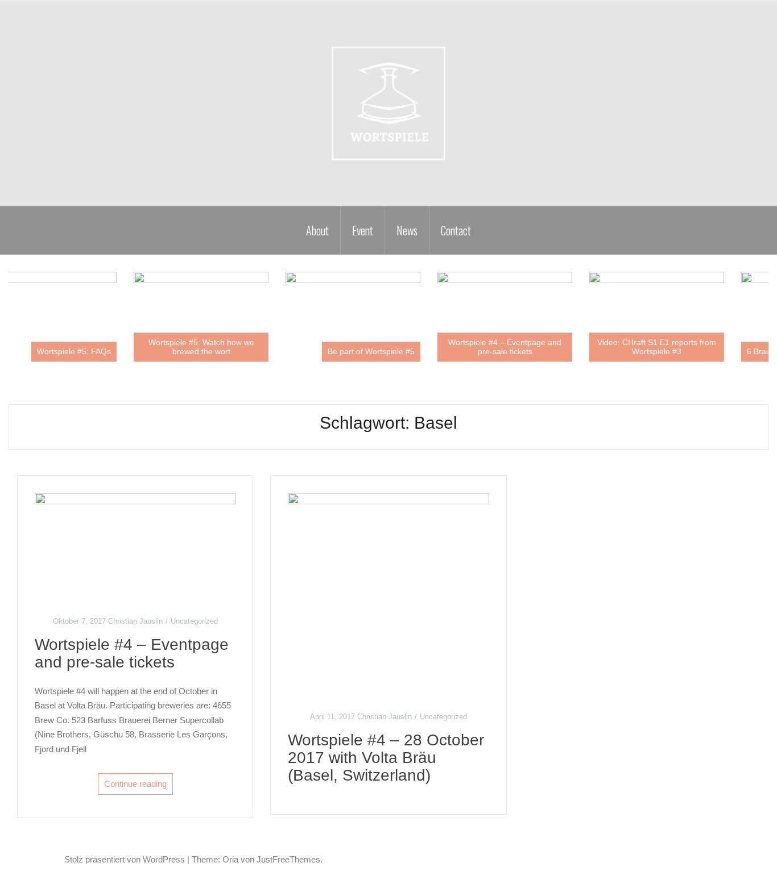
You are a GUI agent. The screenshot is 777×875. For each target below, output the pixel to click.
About (317, 230)
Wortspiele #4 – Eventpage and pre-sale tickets (535, 346)
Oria (230, 859)
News (407, 230)
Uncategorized (194, 621)
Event (362, 230)
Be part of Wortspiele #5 (401, 351)
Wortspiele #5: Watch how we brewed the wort (231, 346)
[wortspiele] (388, 102)
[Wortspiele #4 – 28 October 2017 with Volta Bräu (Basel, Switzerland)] (388, 593)
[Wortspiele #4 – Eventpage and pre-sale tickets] (135, 544)
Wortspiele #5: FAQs (104, 351)
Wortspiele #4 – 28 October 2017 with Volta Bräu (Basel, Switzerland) (386, 757)
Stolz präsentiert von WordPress (124, 859)
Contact (456, 230)
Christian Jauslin (135, 621)
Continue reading (135, 784)
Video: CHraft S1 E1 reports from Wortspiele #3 (686, 346)
